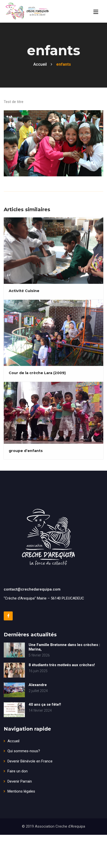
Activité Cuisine (24, 291)
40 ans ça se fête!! (45, 704)
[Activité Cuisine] (53, 250)
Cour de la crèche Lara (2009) (37, 373)
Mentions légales (21, 791)
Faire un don (17, 771)
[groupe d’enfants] (53, 413)
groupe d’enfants (26, 451)
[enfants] (53, 140)
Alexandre (38, 685)
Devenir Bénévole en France (30, 761)
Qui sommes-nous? (23, 751)
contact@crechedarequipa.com (32, 589)
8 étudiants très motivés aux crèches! (62, 665)
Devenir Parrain (19, 781)
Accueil (13, 741)
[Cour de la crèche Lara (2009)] (53, 332)
